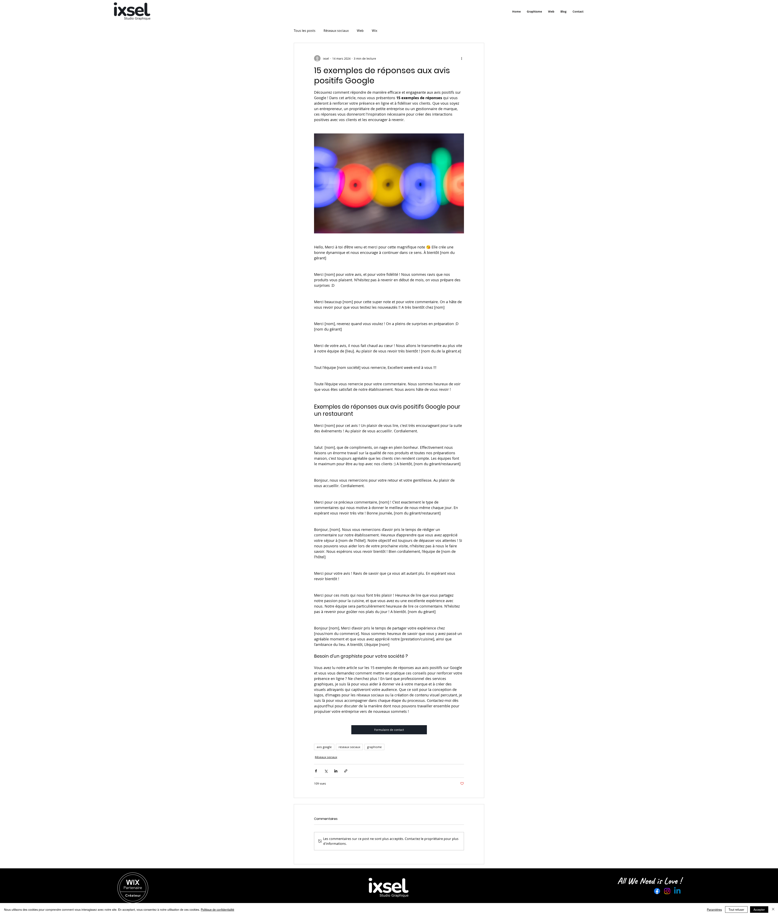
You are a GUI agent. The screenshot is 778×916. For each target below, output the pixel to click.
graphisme (374, 747)
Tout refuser (736, 909)
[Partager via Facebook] (316, 771)
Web (360, 30)
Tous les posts (304, 30)
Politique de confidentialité (217, 909)
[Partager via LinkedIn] (336, 771)
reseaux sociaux (349, 747)
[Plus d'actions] (461, 58)
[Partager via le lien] (346, 771)
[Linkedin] (677, 891)
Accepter (759, 909)
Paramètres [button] (714, 909)
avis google (324, 747)
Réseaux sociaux (336, 30)
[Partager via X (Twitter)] (326, 771)
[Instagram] (667, 891)
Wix (374, 30)
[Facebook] (657, 891)
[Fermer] (773, 909)
